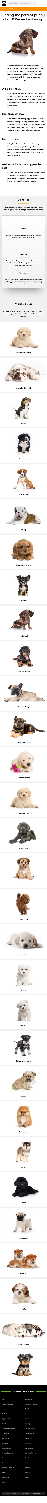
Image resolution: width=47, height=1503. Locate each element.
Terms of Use (26, 1493)
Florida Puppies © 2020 (13, 1493)
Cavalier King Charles (8, 1428)
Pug (26, 1463)
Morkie (4, 1472)
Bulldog (27, 1424)
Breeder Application (8, 1404)
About (3, 1399)
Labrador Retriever (30, 1453)
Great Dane (28, 1438)
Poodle (27, 1458)
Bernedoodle (29, 1414)
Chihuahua (5, 1433)
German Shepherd (7, 1453)
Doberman (5, 1443)
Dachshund (5, 1438)
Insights (4, 1424)
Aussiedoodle (29, 1399)
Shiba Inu (28, 1467)
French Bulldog (6, 1448)
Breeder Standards (7, 1409)
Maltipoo (4, 1463)
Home (3, 9)
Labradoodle (29, 1448)
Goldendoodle (29, 1433)
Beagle (27, 1409)
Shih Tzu (27, 1472)
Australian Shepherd (31, 1404)
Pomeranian (5, 1477)
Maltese (4, 1458)
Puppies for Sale (7, 1419)
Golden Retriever (30, 1428)
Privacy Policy (36, 1493)
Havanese (28, 1443)
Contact (4, 1414)
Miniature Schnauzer (8, 1467)
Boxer (27, 1419)
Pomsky (4, 1482)
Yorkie (27, 1477)
